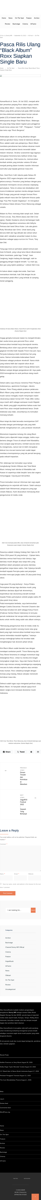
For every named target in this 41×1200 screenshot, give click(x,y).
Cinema (25, 24)
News (11, 18)
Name (2, 874)
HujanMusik (9, 961)
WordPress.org (5, 1112)
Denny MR (9, 35)
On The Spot (19, 18)
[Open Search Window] (1, 6)
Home (4, 18)
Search (33, 910)
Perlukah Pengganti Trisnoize (9, 1075)
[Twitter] (3, 12)
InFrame (33, 24)
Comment (3, 844)
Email (16, 874)
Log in (2, 1099)
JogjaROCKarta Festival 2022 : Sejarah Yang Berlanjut (23, 804)
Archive (36, 18)
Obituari (8, 975)
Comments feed (5, 1107)
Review (7, 24)
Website (30, 874)
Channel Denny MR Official (14, 947)
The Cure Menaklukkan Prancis (10, 1080)
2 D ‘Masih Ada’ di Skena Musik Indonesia (14, 1071)
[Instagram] (6, 12)
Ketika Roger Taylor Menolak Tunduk (12, 1067)
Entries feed (4, 1103)
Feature (29, 18)
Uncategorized (10, 989)
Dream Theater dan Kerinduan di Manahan (23, 776)
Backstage (16, 24)
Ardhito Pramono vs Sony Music (10, 1062)
